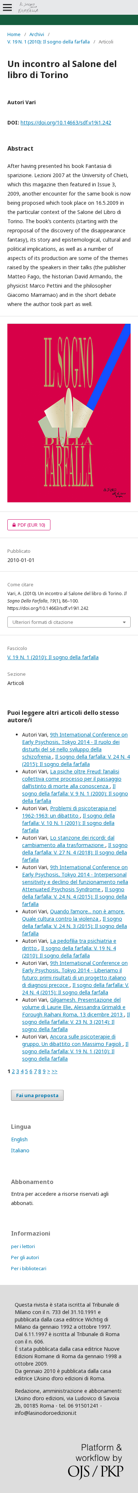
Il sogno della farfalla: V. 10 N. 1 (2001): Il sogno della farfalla (68, 823)
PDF (26, 524)
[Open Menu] (7, 7)
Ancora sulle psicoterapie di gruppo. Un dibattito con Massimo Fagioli (72, 1040)
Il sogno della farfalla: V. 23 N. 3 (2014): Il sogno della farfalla (76, 1022)
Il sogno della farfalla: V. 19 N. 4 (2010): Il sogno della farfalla (69, 952)
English (19, 1139)
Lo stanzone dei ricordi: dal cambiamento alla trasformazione (68, 841)
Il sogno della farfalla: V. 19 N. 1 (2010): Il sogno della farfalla (75, 1051)
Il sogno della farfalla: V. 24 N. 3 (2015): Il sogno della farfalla (74, 926)
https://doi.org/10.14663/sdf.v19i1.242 (66, 122)
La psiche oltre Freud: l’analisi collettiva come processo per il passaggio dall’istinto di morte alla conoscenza (71, 779)
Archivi (36, 34)
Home (14, 34)
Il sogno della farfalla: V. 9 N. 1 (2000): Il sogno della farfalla (75, 793)
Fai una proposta (37, 1095)
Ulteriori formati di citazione (43, 622)
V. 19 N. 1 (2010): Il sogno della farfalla (48, 41)
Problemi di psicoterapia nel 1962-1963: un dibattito (69, 812)
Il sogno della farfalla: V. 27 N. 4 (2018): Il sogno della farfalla (75, 852)
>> (54, 1071)
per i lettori (23, 1246)
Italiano (20, 1150)
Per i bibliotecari (28, 1268)
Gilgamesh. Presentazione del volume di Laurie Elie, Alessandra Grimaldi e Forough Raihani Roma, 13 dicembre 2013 (73, 1007)
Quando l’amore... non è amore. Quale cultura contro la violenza (73, 915)
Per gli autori (25, 1257)
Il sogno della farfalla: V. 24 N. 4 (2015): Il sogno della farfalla (76, 760)
